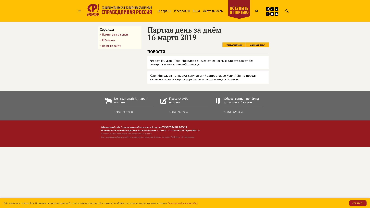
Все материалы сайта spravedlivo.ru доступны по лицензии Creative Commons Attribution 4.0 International (147, 137)
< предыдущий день (234, 44)
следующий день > (257, 44)
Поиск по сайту (111, 46)
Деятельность (213, 11)
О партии (164, 11)
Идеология (182, 11)
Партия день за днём (115, 34)
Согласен (357, 203)
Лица (196, 11)
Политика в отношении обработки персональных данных (126, 133)
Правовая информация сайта (182, 203)
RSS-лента (108, 40)
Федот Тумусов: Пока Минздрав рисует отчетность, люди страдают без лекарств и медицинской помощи (201, 62)
